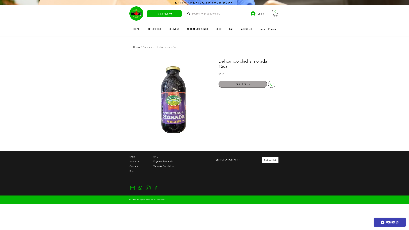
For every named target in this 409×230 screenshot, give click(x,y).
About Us (134, 161)
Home (136, 47)
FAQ (155, 156)
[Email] (132, 188)
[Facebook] (156, 188)
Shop (132, 156)
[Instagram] (148, 188)
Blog (131, 170)
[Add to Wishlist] (271, 84)
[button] (275, 13)
